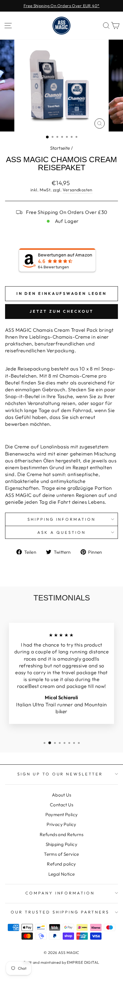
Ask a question (61, 532)
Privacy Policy (61, 824)
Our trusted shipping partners (60, 912)
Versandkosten (78, 190)
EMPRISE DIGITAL (83, 962)
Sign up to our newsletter (60, 774)
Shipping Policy (61, 844)
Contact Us (61, 805)
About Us (61, 795)
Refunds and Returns (61, 834)
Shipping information (61, 519)
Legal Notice (61, 874)
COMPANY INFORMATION (60, 893)
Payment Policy (61, 814)
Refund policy (61, 864)
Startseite (60, 148)
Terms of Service (61, 854)
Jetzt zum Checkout (61, 311)
